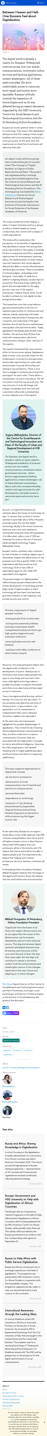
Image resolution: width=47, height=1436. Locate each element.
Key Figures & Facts (9, 1393)
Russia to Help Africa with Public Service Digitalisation (21, 1260)
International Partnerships (11, 1402)
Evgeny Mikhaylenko (17, 435)
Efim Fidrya (7, 984)
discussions (17, 1050)
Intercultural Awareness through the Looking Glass (21, 1312)
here (12, 1420)
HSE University (11, 3)
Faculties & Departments (11, 1399)
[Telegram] (7, 1007)
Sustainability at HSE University (13, 1396)
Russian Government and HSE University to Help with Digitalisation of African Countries (22, 1201)
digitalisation (8, 1054)
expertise (7, 1050)
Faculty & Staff (7, 1406)
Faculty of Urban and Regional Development (24, 446)
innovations (28, 1050)
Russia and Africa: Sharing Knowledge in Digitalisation (21, 1145)
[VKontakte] (4, 1007)
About (6, 1386)
